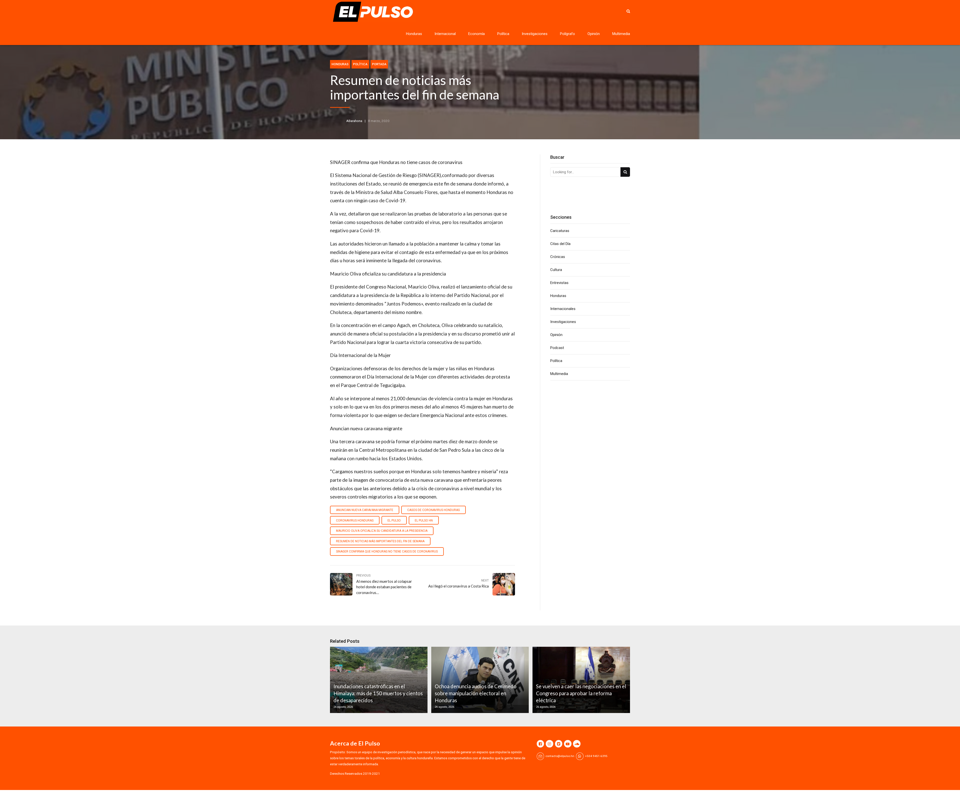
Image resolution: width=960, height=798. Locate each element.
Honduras (414, 34)
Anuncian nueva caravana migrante (364, 510)
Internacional (445, 34)
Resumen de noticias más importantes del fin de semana (380, 541)
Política (503, 34)
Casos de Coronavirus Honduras (433, 510)
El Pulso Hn (424, 520)
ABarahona (354, 121)
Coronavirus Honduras (355, 520)
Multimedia (621, 34)
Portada (379, 64)
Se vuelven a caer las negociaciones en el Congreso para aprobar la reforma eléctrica (581, 693)
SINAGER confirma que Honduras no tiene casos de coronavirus (387, 551)
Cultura (556, 270)
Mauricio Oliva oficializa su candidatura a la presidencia (382, 530)
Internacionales (563, 308)
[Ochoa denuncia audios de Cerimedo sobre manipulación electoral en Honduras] (479, 680)
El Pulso (394, 520)
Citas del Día (560, 244)
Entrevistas (559, 282)
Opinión (594, 34)
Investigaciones (535, 34)
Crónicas (557, 256)
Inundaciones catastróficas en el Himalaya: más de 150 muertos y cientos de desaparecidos (378, 693)
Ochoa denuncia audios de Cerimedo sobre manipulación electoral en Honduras (475, 693)
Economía (476, 34)
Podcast (557, 348)
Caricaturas (559, 230)
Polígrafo (567, 34)
